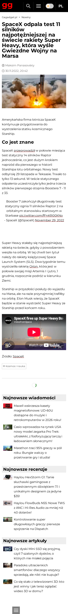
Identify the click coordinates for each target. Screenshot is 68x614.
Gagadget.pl (9, 17)
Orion (33, 266)
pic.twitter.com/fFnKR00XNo (41, 215)
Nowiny (26, 17)
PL (61, 6)
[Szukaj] (28, 6)
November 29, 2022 (49, 220)
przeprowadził (24, 150)
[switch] (50, 6)
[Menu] (38, 6)
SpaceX (18, 356)
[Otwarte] (16, 610)
